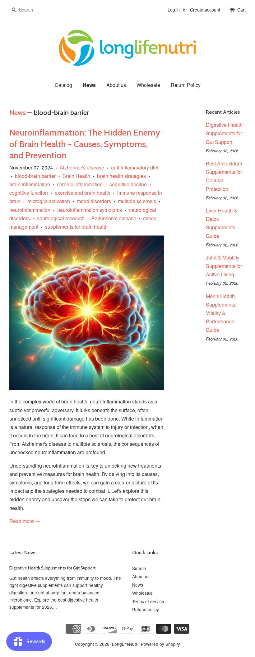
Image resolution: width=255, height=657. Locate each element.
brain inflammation (29, 184)
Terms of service (148, 601)
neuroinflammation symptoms (89, 209)
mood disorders (94, 201)
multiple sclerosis (137, 201)
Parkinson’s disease (113, 218)
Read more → (24, 521)
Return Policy (186, 84)
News (89, 84)
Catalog (63, 84)
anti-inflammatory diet (134, 167)
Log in (174, 10)
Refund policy (145, 609)
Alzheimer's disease (82, 167)
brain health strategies (121, 175)
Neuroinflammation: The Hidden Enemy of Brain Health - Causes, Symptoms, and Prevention (84, 143)
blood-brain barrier (35, 175)
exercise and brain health (82, 192)
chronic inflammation (80, 184)
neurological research (61, 218)
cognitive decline (128, 184)
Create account (205, 10)
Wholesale (148, 84)
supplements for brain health (76, 226)
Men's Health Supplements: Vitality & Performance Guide (221, 313)
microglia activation (48, 201)
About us (116, 84)
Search (139, 568)
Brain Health (76, 175)
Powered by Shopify (160, 644)
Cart (241, 10)
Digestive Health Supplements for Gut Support (224, 133)
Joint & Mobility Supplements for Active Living (224, 266)
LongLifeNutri (125, 644)
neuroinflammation (29, 209)
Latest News (22, 552)
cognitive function (28, 192)
